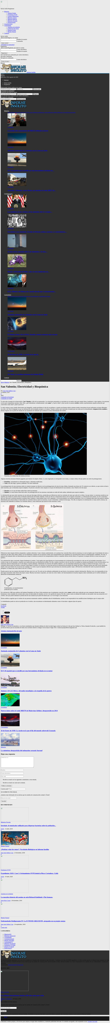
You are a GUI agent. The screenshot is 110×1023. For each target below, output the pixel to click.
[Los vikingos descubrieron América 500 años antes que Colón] (15, 990)
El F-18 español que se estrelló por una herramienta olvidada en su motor (27, 671)
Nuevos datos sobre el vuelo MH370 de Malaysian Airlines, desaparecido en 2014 (29, 711)
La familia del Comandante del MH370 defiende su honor (28, 131)
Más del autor (18, 631)
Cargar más (4, 927)
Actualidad (10, 127)
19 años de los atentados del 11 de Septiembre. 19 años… (27, 252)
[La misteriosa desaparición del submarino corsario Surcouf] (10, 745)
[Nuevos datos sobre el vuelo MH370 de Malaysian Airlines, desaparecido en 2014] (10, 706)
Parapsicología (11, 22)
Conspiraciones (8, 24)
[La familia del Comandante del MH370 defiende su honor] (17, 125)
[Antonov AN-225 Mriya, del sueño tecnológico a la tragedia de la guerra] (10, 686)
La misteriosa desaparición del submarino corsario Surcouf (21, 750)
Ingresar (6, 80)
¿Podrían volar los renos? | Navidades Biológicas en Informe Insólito (25, 849)
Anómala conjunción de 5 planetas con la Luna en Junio (27, 150)
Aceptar (90, 1021)
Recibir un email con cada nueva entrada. (14, 782)
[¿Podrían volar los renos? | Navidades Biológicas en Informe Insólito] (15, 844)
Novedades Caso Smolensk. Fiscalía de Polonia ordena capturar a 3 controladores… (37, 232)
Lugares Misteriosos (13, 16)
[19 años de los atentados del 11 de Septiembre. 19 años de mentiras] (17, 247)
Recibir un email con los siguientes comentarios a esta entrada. (20, 779)
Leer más (94, 1021)
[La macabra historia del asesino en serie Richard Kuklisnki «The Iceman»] (15, 892)
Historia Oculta (12, 30)
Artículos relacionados (7, 631)
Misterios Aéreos (12, 18)
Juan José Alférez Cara (9, 391)
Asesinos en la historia (14, 27)
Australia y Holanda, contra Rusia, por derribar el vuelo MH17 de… (32, 190)
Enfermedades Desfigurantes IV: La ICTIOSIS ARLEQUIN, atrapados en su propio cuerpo (33, 921)
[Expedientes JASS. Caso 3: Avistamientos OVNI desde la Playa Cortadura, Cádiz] (15, 868)
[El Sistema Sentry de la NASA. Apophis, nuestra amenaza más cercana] (17, 329)
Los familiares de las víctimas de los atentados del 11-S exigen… (30, 212)
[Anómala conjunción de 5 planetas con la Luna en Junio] (17, 145)
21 (1, 1000)
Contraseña (20, 41)
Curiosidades (7, 25)
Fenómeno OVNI (12, 14)
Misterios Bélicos (12, 19)
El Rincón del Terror (13, 28)
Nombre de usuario (22, 39)
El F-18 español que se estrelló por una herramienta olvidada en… (31, 170)
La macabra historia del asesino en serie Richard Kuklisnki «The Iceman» (27, 897)
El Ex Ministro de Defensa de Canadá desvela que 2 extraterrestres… (32, 291)
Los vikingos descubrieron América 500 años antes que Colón (22, 995)
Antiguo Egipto (12, 13)
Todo (9, 112)
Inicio (5, 1017)
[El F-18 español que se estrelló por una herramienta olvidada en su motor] (17, 165)
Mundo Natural (12, 31)
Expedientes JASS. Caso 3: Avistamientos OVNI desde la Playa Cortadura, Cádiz (29, 873)
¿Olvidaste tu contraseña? (8, 44)
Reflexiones (8, 948)
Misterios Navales (12, 21)
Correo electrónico (22, 49)
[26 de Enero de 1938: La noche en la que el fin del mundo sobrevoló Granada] (17, 349)
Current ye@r (5, 789)
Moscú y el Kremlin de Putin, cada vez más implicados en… (29, 272)
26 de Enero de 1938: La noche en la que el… (23, 354)
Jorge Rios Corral (5, 900)
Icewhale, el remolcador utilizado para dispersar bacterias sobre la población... (28, 825)
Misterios (6, 11)
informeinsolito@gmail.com (15, 965)
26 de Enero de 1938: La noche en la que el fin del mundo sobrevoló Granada (28, 731)
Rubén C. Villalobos (6, 999)
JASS (2, 829)
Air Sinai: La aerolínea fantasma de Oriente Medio (25, 374)
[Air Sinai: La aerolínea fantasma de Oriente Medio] (17, 369)
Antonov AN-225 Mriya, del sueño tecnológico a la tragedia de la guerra (26, 691)
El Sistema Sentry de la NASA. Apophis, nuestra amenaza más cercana (32, 334)
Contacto (6, 33)
